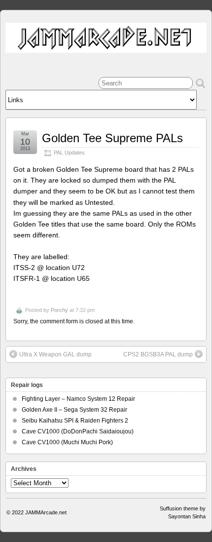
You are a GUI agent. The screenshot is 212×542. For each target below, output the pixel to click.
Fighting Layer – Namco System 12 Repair (78, 398)
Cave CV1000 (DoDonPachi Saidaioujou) (78, 431)
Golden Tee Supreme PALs (112, 138)
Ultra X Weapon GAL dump (55, 354)
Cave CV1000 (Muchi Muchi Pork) (67, 442)
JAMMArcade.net (46, 512)
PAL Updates (69, 152)
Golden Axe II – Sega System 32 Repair (74, 409)
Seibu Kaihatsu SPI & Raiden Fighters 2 (75, 420)
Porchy (59, 310)
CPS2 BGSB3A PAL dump (158, 354)
